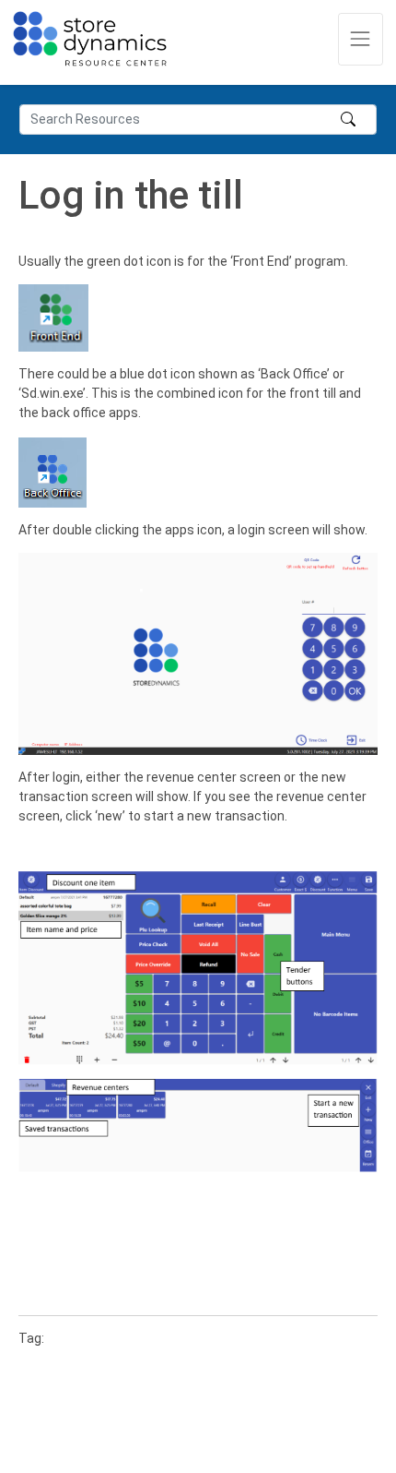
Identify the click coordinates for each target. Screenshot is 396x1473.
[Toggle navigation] (360, 39)
